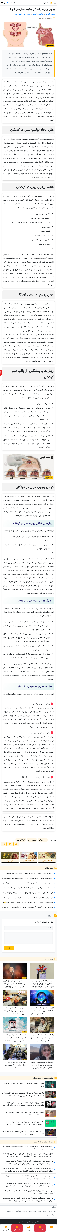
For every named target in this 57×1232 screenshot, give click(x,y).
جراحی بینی (43, 839)
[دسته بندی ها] (54, 2)
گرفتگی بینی (21, 839)
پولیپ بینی (32, 839)
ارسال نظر (9, 948)
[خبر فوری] (1, 373)
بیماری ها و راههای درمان (22, 14)
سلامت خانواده (38, 14)
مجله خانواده (50, 14)
